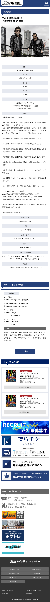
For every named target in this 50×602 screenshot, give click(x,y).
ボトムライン (24, 78)
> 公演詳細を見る (25, 387)
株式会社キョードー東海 (28, 561)
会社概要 (37, 573)
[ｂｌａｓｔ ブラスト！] (11, 380)
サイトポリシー (7, 591)
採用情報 (13, 581)
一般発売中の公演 (13, 573)
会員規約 (29, 593)
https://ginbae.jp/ (25, 221)
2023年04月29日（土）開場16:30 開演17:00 (25, 267)
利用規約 (5, 593)
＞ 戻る (25, 351)
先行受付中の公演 (13, 569)
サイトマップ (13, 577)
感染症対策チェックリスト (12, 212)
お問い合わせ (37, 577)
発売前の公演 (37, 569)
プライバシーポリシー (33, 591)
